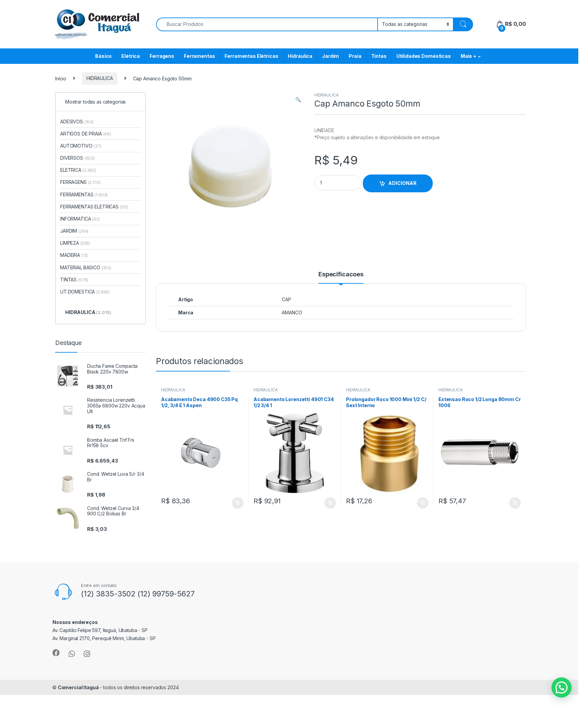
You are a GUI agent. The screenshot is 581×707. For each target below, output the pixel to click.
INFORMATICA (80, 219)
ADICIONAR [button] (231, 503)
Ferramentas (199, 56)
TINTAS (74, 279)
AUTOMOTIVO (81, 146)
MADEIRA (74, 255)
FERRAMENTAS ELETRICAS (94, 206)
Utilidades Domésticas (423, 56)
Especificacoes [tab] (340, 274)
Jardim (330, 56)
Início (60, 78)
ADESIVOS (77, 121)
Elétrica (130, 56)
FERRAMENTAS (84, 194)
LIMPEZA (75, 243)
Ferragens (162, 56)
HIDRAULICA (99, 78)
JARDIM (74, 231)
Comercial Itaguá (78, 687)
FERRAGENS (80, 182)
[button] (298, 99)
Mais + (468, 56)
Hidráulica (300, 56)
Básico (103, 56)
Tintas (379, 56)
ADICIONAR (402, 183)
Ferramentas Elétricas (251, 56)
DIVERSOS (77, 158)
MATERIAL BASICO (85, 267)
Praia (355, 56)
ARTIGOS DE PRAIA (85, 133)
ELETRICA (78, 170)
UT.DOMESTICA (85, 291)
